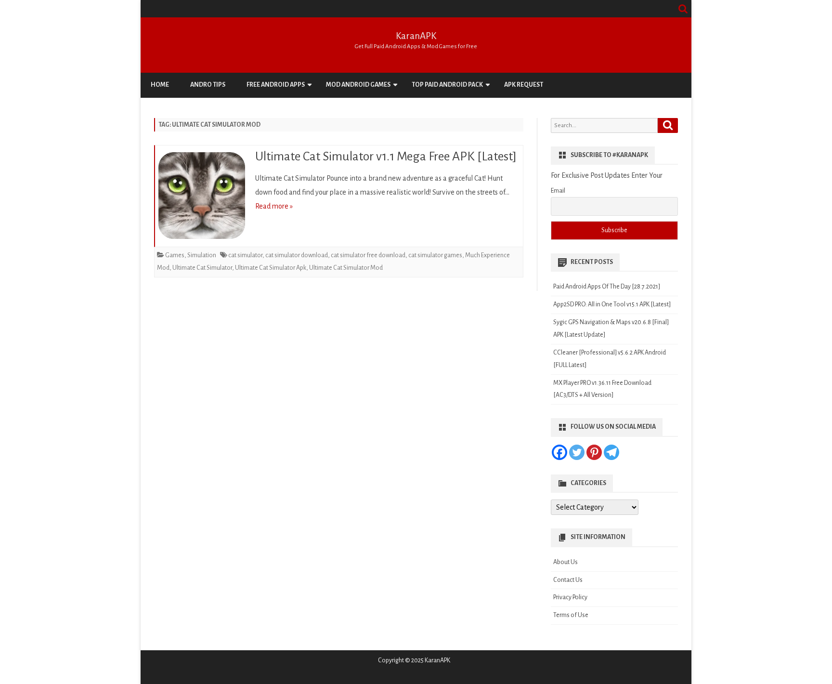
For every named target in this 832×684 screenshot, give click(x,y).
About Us (565, 562)
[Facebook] (559, 452)
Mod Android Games (358, 84)
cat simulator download (296, 255)
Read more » (274, 206)
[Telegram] (611, 452)
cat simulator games (435, 255)
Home (160, 84)
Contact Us (568, 580)
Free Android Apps (276, 84)
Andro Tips (207, 84)
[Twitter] (577, 452)
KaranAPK (416, 36)
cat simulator (245, 255)
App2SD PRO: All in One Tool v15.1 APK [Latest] (612, 304)
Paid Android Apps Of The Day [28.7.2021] (606, 286)
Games (174, 255)
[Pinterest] (594, 452)
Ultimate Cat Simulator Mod (346, 267)
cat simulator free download (368, 255)
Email (558, 190)
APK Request (523, 84)
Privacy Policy (570, 597)
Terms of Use (570, 615)
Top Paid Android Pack (447, 84)
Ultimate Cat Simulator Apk (270, 267)
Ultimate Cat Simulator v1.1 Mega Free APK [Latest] (386, 156)
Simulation (201, 255)
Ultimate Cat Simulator (202, 267)
